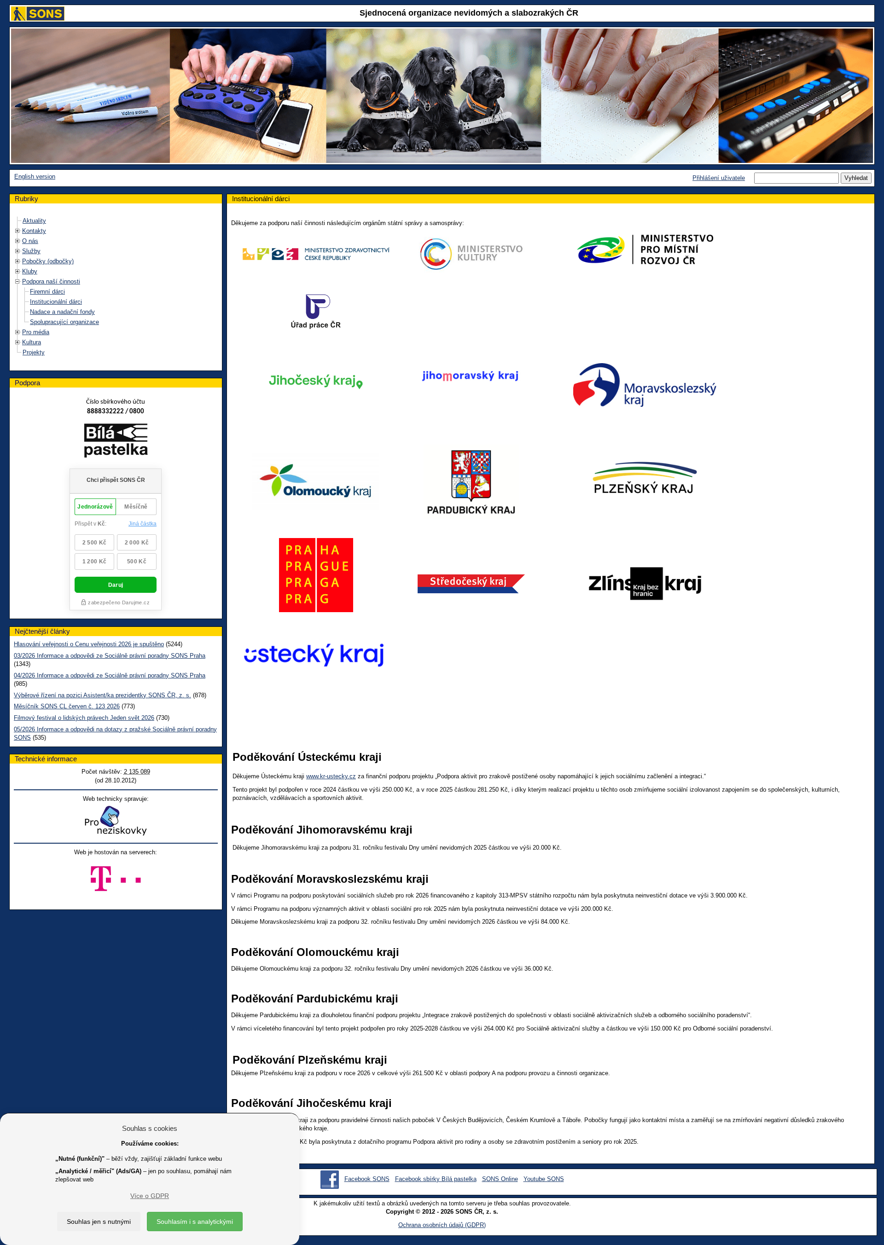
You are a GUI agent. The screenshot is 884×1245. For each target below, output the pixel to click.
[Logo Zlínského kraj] (645, 582)
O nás (30, 240)
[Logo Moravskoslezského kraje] (645, 385)
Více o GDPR (149, 1195)
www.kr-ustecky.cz (331, 776)
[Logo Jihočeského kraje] (316, 381)
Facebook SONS (367, 1179)
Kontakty (34, 230)
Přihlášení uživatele (718, 177)
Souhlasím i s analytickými (195, 1221)
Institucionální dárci (56, 301)
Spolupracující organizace (64, 321)
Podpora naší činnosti (51, 281)
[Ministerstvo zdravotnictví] (316, 254)
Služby (31, 251)
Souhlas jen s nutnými (99, 1221)
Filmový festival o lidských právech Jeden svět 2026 (84, 717)
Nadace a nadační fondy (62, 311)
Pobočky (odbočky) (48, 261)
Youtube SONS (543, 1179)
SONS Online (500, 1179)
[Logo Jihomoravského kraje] (471, 377)
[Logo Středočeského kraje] (471, 582)
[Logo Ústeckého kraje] (313, 652)
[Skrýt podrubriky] (17, 281)
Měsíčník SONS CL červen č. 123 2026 (67, 706)
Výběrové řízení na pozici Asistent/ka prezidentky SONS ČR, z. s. (102, 695)
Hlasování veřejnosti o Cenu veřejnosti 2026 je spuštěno (89, 644)
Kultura (31, 342)
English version (34, 176)
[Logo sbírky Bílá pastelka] (115, 442)
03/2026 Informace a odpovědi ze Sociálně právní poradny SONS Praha (109, 655)
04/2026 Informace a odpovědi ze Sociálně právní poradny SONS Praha (109, 675)
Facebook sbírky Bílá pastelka (436, 1179)
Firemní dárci (47, 291)
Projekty (34, 352)
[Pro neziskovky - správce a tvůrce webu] (115, 820)
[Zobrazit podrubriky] (17, 230)
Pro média (35, 332)
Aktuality (34, 220)
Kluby (29, 271)
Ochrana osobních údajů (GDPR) (442, 1225)
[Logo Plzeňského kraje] (645, 477)
